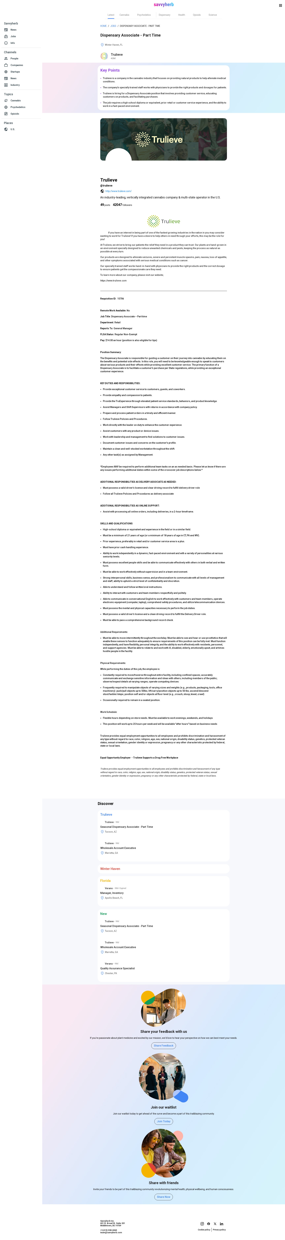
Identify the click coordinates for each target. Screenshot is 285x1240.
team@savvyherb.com (111, 1232)
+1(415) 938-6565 (108, 1230)
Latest (111, 15)
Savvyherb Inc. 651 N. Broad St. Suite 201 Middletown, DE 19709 (112, 1223)
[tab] (111, 15)
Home (103, 26)
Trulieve (117, 55)
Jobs (113, 26)
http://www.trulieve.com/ (119, 191)
